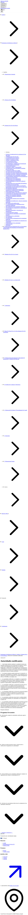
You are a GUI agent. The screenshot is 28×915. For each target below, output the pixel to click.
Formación (3, 5)
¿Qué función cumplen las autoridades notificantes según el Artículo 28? (13, 716)
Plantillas (3, 569)
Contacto (5, 857)
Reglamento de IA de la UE (9, 844)
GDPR (4, 843)
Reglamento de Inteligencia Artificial (9, 42)
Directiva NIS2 (5, 513)
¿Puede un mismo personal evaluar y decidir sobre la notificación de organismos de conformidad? (12, 745)
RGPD (3, 14)
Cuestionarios (4, 626)
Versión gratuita (7, 8)
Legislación (3, 3)
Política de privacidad (14, 885)
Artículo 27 (4, 832)
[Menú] (2, 11)
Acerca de (5, 856)
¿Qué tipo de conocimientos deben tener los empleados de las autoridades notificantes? (14, 804)
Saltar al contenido (4, 1)
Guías (3, 541)
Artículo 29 (10, 832)
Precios (2, 8)
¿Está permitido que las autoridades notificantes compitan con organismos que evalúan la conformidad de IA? (14, 774)
